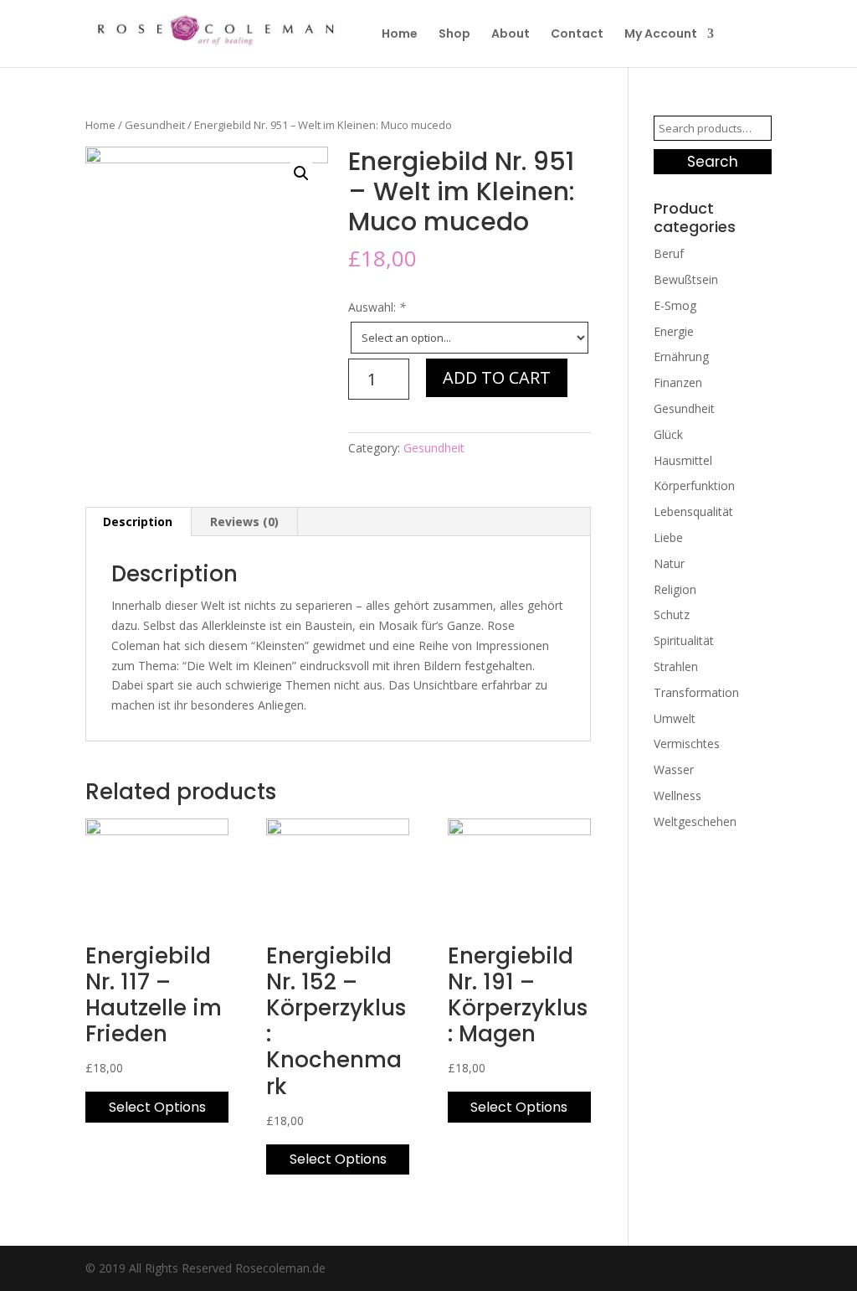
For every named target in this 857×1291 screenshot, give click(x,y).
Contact (577, 35)
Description (137, 521)
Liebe (668, 537)
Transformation (696, 692)
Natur (669, 563)
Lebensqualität (693, 511)
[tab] (138, 522)
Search (712, 162)
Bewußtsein (686, 279)
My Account (660, 35)
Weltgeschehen (695, 821)
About (510, 35)
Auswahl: (377, 307)
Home (400, 35)
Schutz (672, 614)
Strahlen (676, 666)
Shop (454, 35)
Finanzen (678, 382)
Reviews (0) (244, 521)
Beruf (669, 253)
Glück (668, 434)
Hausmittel (683, 460)
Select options (157, 1107)
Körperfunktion (694, 485)
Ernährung (681, 356)
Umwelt (674, 718)
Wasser (674, 769)
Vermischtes (687, 743)
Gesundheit (155, 124)
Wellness (677, 795)
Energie (674, 331)
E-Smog (675, 305)
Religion (675, 589)
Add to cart (497, 377)
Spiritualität (684, 640)
